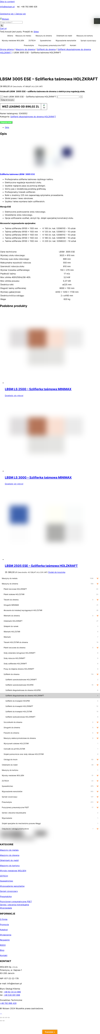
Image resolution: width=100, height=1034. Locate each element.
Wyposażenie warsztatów (66, 40)
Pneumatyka (29, 45)
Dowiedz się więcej (14, 395)
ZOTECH (32, 40)
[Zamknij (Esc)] (9, 1017)
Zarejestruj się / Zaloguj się (13, 14)
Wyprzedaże (6, 908)
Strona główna (7, 49)
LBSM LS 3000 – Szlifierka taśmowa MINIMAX (38, 477)
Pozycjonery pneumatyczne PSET (51, 45)
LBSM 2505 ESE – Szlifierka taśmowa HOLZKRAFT (41, 565)
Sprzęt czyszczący (88, 40)
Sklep (36, 31)
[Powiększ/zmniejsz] (1, 1017)
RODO (3, 945)
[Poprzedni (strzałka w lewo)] (1, 1020)
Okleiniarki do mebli (64, 36)
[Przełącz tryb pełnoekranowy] (4, 1017)
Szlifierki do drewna (46, 49)
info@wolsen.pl (7, 6)
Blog (2, 950)
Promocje (4, 924)
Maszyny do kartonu (84, 36)
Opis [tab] (7, 127)
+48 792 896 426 (8, 1003)
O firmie (3, 919)
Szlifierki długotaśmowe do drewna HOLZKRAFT (33, 116)
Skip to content (7, 1)
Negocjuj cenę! (6, 122)
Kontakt (73, 45)
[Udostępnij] (6, 1017)
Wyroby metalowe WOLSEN (13, 40)
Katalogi (4, 929)
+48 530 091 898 (12, 995)
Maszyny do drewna (44, 36)
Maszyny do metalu (23, 36)
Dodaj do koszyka (7, 100)
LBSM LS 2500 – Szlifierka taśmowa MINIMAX (38, 389)
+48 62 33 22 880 (12, 992)
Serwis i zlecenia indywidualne (14, 904)
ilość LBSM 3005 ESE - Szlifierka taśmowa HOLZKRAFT (30, 96)
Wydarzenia (5, 935)
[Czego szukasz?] (2, 25)
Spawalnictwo (45, 40)
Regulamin (5, 940)
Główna (10, 36)
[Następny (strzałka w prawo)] (4, 1020)
